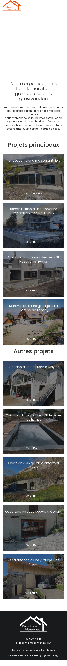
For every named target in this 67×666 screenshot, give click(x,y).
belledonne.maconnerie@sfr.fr (33, 643)
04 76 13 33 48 (33, 639)
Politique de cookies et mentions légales (33, 650)
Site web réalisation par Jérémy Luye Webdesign (33, 655)
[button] (60, 5)
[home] (12, 9)
